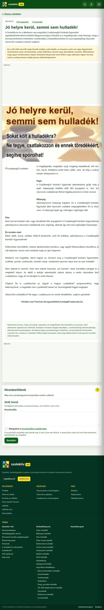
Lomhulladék (43, 598)
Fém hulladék (41, 537)
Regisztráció (76, 494)
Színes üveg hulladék (44, 547)
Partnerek (6, 544)
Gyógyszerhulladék (43, 564)
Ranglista (98, 607)
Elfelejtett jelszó (77, 498)
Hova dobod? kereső (10, 502)
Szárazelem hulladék (44, 550)
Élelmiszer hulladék (45, 594)
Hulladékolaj (41, 561)
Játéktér (5, 506)
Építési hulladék (42, 554)
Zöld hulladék (41, 557)
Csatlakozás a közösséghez (48, 498)
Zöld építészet (7, 554)
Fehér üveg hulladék (44, 540)
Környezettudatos (9, 530)
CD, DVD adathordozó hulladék (50, 588)
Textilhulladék (43, 578)
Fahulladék (42, 591)
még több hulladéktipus (45, 567)
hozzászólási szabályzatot (34, 429)
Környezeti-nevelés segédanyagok (15, 537)
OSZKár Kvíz (24, 479)
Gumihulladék (43, 574)
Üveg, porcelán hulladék (47, 584)
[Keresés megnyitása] (85, 4)
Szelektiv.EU (7, 550)
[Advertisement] (52, 84)
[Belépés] (91, 4)
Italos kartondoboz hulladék (49, 571)
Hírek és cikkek (8, 494)
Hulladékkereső (9, 479)
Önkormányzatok (8, 540)
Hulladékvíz (42, 581)
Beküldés (11, 440)
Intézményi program (85, 607)
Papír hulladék (42, 530)
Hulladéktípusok (43, 527)
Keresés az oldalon (9, 498)
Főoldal (5, 491)
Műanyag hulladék (43, 534)
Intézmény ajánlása (44, 494)
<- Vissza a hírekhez (11, 14)
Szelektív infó (8, 527)
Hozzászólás (10, 410)
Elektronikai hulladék (44, 544)
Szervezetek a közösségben (48, 491)
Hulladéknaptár (77, 527)
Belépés (74, 491)
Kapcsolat (6, 557)
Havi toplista (7, 513)
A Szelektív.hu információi (12, 547)
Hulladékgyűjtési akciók (11, 534)
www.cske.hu (76, 302)
